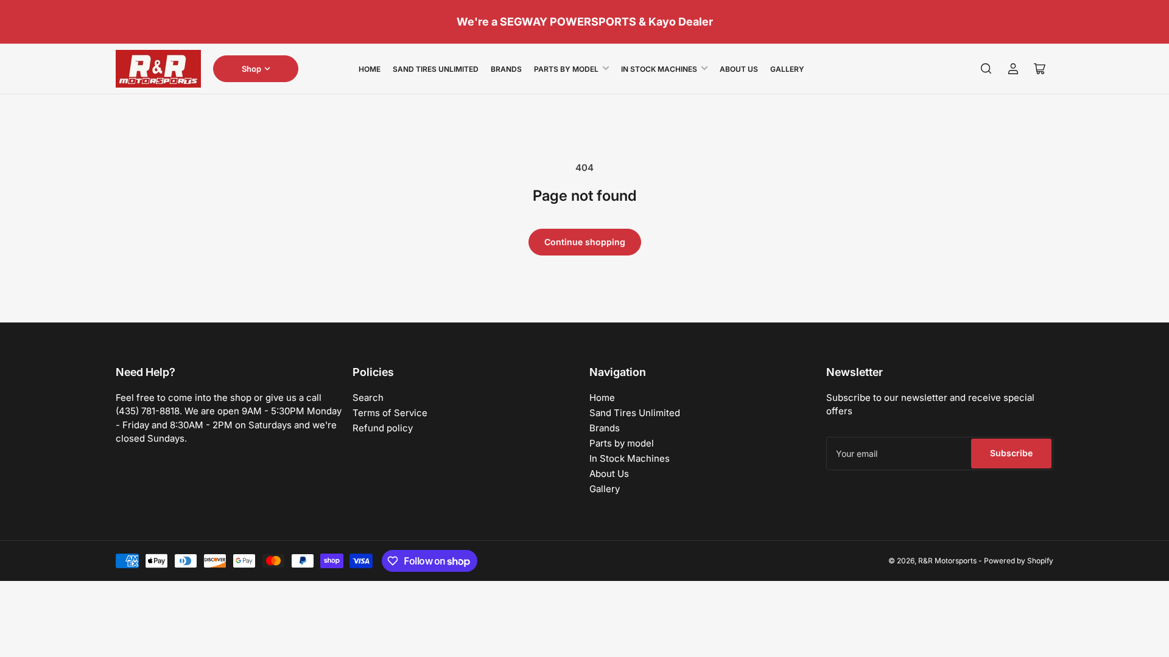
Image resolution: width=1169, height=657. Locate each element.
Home (370, 69)
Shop (251, 69)
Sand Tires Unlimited (436, 69)
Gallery (787, 69)
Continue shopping (584, 242)
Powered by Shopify (1018, 560)
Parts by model (566, 69)
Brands (506, 69)
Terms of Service (390, 413)
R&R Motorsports (947, 560)
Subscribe (1011, 453)
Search (368, 397)
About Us (739, 69)
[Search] (986, 68)
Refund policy (383, 428)
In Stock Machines (659, 69)
